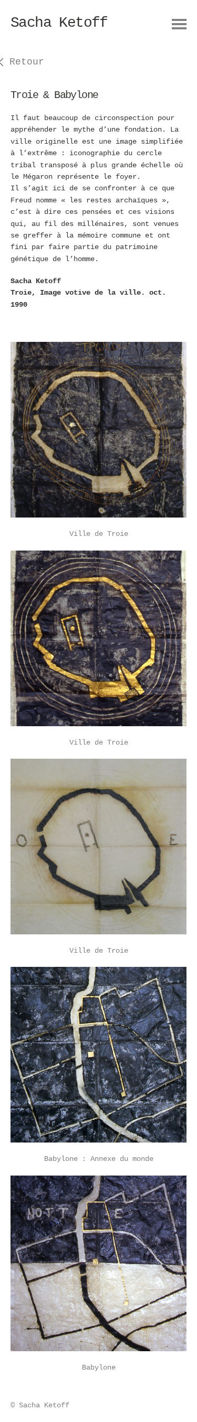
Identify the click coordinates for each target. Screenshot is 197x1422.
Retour (26, 62)
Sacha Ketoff (59, 23)
